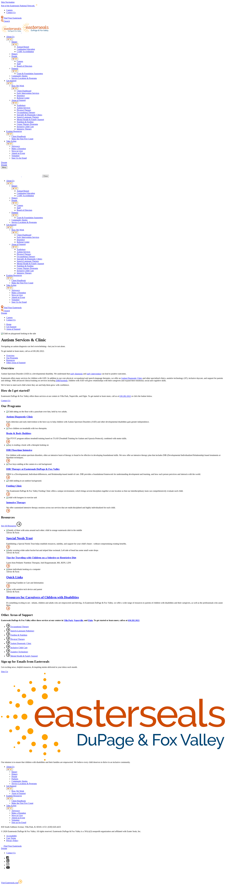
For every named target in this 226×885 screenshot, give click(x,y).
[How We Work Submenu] (15, 88)
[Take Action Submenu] (9, 143)
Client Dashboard (24, 91)
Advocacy (16, 146)
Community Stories (19, 76)
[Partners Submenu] (15, 71)
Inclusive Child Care (25, 126)
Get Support (11, 81)
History (15, 54)
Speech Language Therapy (28, 117)
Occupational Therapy (26, 112)
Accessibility (11, 836)
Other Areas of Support (16, 362)
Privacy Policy (12, 840)
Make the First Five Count (22, 139)
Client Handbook (19, 136)
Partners (15, 68)
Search (7, 21)
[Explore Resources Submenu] (9, 134)
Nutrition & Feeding (25, 122)
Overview (10, 355)
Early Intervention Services (28, 93)
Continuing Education (26, 49)
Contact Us (11, 12)
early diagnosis (76, 374)
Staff (19, 64)
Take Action (11, 141)
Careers (9, 10)
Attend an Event (18, 153)
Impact (14, 42)
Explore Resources (14, 131)
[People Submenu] (15, 58)
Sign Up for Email (19, 158)
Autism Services (23, 108)
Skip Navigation (8, 2)
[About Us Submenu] (9, 39)
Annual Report (23, 47)
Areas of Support (19, 100)
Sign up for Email (19, 822)
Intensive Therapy (24, 129)
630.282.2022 (125, 396)
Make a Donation (19, 148)
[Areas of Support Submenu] (15, 103)
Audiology (21, 105)
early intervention (94, 374)
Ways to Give (17, 151)
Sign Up (4, 671)
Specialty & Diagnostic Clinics (29, 115)
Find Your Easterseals (12, 18)
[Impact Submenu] (15, 44)
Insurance (21, 95)
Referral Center (23, 98)
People (14, 56)
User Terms (11, 838)
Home (8, 324)
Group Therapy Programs (27, 124)
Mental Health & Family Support (30, 119)
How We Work (18, 86)
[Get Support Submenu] (9, 83)
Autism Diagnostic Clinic (132, 378)
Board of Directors (24, 66)
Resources (10, 360)
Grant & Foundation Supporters (30, 73)
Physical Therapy (24, 110)
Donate (4, 848)
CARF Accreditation (25, 51)
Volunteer (15, 156)
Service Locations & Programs (24, 78)
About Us (10, 36)
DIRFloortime (61, 380)
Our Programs (12, 358)
